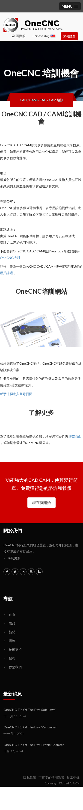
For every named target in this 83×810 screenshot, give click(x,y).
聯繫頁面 (74, 436)
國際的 (20, 36)
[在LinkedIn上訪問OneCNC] (23, 571)
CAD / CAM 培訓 (51, 100)
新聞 (9, 632)
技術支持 (12, 649)
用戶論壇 (6, 273)
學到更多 (12, 558)
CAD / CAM (28, 100)
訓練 (9, 641)
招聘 (9, 658)
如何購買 (69, 36)
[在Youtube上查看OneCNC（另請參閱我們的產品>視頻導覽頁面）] (31, 571)
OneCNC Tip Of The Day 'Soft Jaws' (29, 710)
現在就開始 (41, 502)
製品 (9, 623)
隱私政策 (29, 777)
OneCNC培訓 (10, 258)
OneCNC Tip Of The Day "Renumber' (30, 727)
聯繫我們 (12, 667)
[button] (70, 6)
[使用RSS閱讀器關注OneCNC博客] (39, 571)
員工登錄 (73, 777)
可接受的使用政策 (51, 777)
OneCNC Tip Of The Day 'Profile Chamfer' (34, 745)
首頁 (9, 614)
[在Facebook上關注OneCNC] (6, 571)
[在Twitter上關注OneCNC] (15, 571)
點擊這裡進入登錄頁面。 (18, 394)
